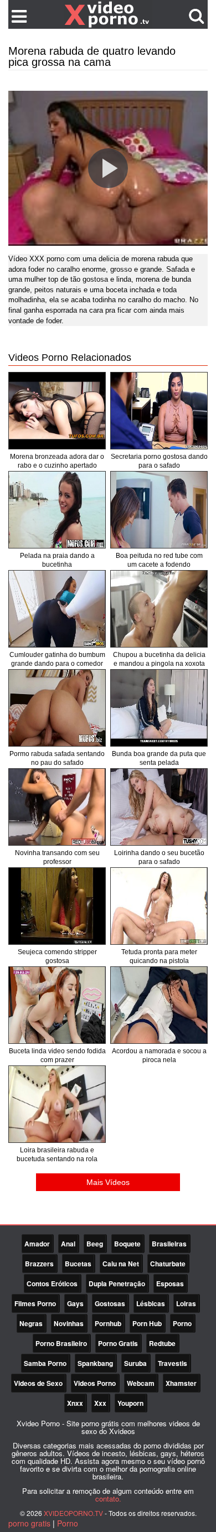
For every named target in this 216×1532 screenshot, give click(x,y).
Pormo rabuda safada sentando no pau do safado (57, 758)
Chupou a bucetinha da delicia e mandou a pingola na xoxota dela (159, 663)
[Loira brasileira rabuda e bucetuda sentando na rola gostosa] (57, 1104)
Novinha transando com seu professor (57, 857)
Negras (31, 1323)
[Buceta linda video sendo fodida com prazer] (57, 1005)
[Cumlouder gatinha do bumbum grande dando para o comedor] (57, 609)
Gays (75, 1303)
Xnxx (75, 1403)
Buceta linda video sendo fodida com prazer (57, 1055)
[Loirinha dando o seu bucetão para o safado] (159, 807)
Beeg (94, 1244)
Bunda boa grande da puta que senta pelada (159, 758)
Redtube (162, 1343)
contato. (108, 1498)
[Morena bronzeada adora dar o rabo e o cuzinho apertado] (57, 410)
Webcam (141, 1383)
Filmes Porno (35, 1303)
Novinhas (69, 1323)
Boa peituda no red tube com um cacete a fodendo (159, 560)
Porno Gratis (118, 1343)
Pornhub (108, 1323)
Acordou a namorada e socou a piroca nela (159, 1055)
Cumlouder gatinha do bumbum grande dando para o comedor (57, 659)
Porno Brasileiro (61, 1343)
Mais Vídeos (108, 1182)
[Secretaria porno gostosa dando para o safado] (159, 410)
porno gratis (29, 1523)
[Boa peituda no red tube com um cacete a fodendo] (159, 510)
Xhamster (181, 1383)
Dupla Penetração (117, 1283)
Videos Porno (95, 1383)
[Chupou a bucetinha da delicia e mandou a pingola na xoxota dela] (159, 609)
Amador (37, 1244)
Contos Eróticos (52, 1283)
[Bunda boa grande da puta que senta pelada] (159, 708)
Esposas (170, 1283)
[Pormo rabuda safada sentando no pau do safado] (57, 708)
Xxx (100, 1403)
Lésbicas (150, 1303)
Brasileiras (169, 1244)
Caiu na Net (120, 1264)
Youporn (130, 1403)
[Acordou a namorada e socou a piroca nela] (159, 1005)
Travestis (172, 1363)
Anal (68, 1244)
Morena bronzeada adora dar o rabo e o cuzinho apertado (57, 461)
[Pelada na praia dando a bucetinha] (57, 510)
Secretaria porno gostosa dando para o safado (159, 461)
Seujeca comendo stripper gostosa (57, 956)
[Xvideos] (108, 14)
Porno (182, 1323)
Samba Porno (45, 1363)
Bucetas (78, 1264)
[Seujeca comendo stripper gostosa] (57, 906)
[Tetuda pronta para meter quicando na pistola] (159, 906)
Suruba (135, 1363)
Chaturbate (168, 1264)
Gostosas (110, 1303)
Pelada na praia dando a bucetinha (57, 560)
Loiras (186, 1303)
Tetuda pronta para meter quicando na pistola (159, 956)
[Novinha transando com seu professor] (57, 807)
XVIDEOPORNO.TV (73, 1513)
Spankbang (95, 1363)
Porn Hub (147, 1323)
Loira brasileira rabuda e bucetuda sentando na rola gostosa (57, 1159)
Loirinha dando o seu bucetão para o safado (159, 857)
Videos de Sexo (38, 1383)
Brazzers (39, 1264)
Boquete (127, 1244)
